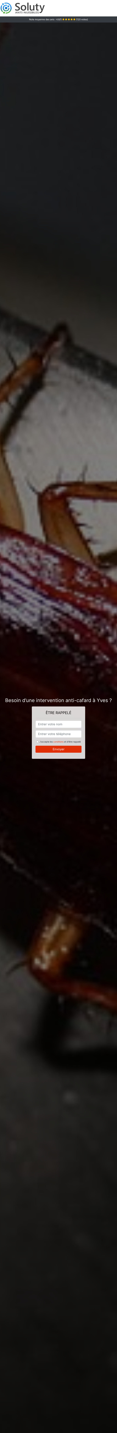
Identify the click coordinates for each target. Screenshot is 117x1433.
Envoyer (58, 749)
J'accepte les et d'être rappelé (60, 741)
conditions (58, 741)
